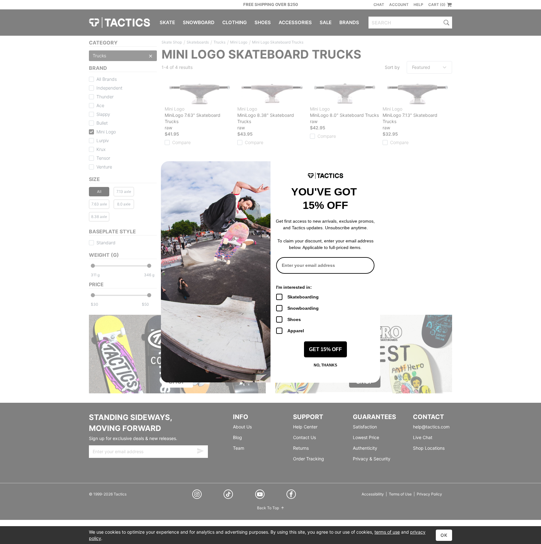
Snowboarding (303, 308)
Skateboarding (303, 296)
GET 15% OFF (325, 349)
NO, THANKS (325, 365)
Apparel (295, 330)
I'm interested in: (294, 287)
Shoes (294, 319)
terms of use (387, 532)
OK (444, 535)
